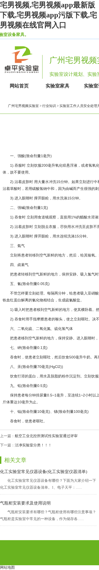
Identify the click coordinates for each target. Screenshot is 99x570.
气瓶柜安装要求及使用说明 (25, 503)
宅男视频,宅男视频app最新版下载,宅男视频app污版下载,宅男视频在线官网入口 (48, 15)
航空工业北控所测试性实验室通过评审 (46, 436)
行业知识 (49, 106)
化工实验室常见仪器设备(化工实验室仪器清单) (43, 471)
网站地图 (7, 567)
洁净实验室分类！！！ (33, 445)
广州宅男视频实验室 (23, 106)
